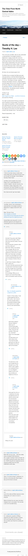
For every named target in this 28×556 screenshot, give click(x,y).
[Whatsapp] (9, 156)
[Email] (18, 156)
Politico (10, 86)
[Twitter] (24, 156)
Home (3, 30)
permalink (12, 162)
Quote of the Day (20, 161)
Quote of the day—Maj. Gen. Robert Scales (6, 138)
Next (24, 37)
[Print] (15, 156)
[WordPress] (12, 158)
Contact (4, 33)
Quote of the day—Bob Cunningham (18, 137)
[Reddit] (12, 156)
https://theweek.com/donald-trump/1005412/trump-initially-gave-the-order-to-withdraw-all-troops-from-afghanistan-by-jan (14, 215)
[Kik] (15, 158)
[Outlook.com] (9, 158)
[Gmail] (6, 158)
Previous (4, 37)
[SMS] (3, 158)
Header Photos (18, 30)
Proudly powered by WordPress (14, 551)
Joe (14, 51)
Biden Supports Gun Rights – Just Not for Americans (13, 96)
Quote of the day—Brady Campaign (6, 146)
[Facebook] (21, 156)
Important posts (10, 30)
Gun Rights (14, 161)
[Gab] (3, 156)
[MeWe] (6, 156)
